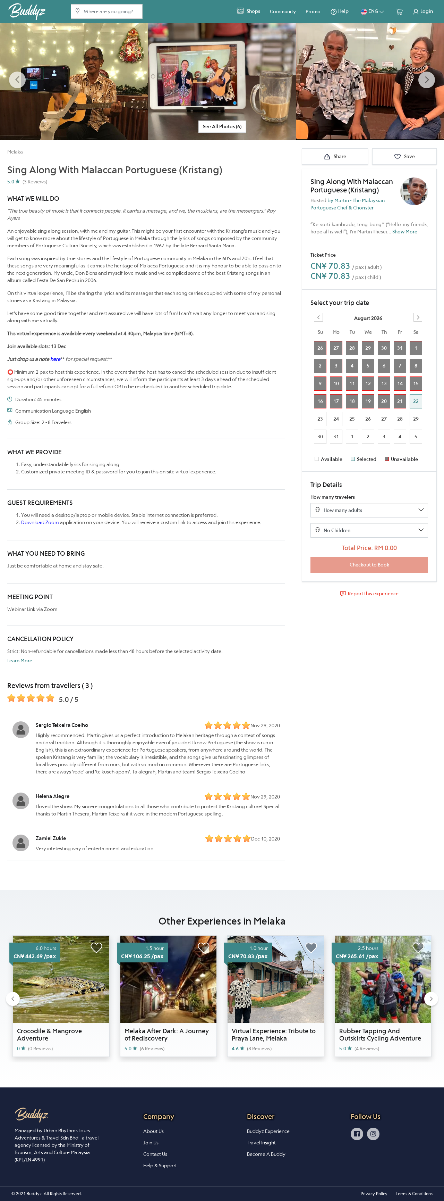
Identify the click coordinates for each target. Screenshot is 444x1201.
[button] (17, 80)
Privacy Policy (374, 1193)
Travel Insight (261, 1143)
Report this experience (373, 593)
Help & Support (160, 1165)
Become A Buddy (266, 1154)
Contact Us (155, 1154)
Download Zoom (40, 522)
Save (409, 156)
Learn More (19, 660)
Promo (313, 11)
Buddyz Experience (268, 1131)
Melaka (15, 152)
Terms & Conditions (414, 1193)
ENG (373, 11)
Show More (404, 232)
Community (283, 11)
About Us (153, 1131)
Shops (253, 11)
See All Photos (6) (222, 126)
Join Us (151, 1143)
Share (339, 156)
